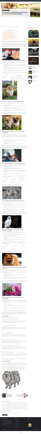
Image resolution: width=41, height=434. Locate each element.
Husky (15, 422)
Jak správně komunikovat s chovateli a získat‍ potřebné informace (10, 36)
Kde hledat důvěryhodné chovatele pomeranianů (8, 32)
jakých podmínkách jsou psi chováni (21, 107)
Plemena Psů (4, 10)
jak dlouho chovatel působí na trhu (15, 105)
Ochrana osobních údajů (36, 429)
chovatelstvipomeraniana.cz (21, 181)
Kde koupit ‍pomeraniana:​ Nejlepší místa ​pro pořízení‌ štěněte (10, 31)
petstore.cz (19, 182)
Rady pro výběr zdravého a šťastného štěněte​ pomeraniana (9, 38)
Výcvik (15, 425)
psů (16, 425)
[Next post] (27, 396)
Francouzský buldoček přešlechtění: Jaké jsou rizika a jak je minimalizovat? (33, 35)
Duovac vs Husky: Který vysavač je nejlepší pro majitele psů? (35, 76)
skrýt (11, 30)
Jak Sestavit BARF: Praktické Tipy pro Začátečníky (34, 67)
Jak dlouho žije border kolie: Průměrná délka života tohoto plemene (19, 395)
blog (16, 418)
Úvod (1, 26)
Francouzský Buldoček (17, 421)
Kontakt (28, 422)
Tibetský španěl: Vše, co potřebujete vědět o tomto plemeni (33, 62)
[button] (39, 1)
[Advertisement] (20, 21)
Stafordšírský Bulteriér (17, 424)
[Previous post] (2, 396)
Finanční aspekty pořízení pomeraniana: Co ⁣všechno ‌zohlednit (9, 37)
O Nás (28, 421)
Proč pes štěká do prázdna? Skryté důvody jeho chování (35, 72)
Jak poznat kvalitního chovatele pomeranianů (7, 33)
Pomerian (7, 10)
